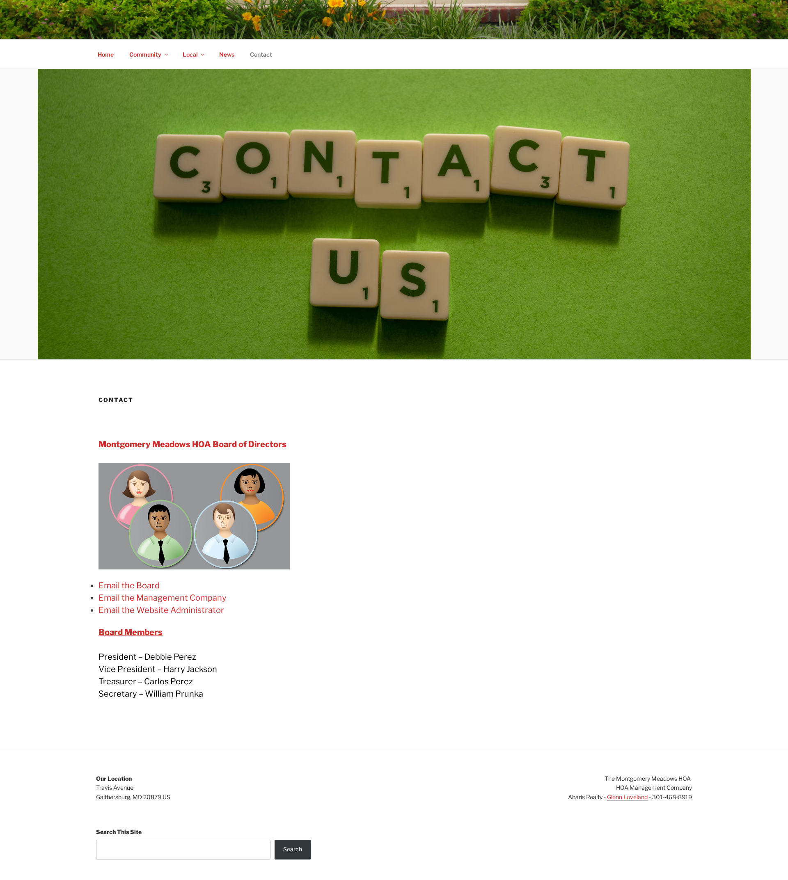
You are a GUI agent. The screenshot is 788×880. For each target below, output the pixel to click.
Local (190, 54)
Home (106, 54)
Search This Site (119, 831)
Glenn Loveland (627, 796)
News (226, 54)
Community (145, 54)
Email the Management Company (162, 598)
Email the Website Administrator (161, 610)
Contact (261, 54)
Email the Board (129, 585)
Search (292, 849)
